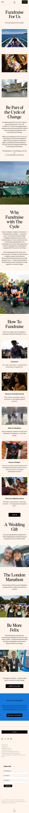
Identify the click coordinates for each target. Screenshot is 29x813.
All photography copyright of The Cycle (13, 755)
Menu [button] (2, 2)
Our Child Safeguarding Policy (10, 751)
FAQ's (3, 756)
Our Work (4, 746)
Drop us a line (14, 686)
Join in (14, 515)
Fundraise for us (6, 748)
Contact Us (5, 745)
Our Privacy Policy (7, 750)
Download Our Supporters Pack (11, 753)
